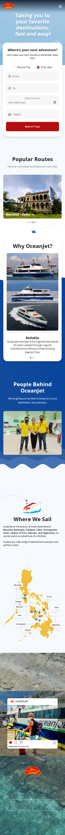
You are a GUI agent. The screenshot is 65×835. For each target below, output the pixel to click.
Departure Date (32, 98)
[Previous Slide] (8, 196)
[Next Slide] (56, 196)
